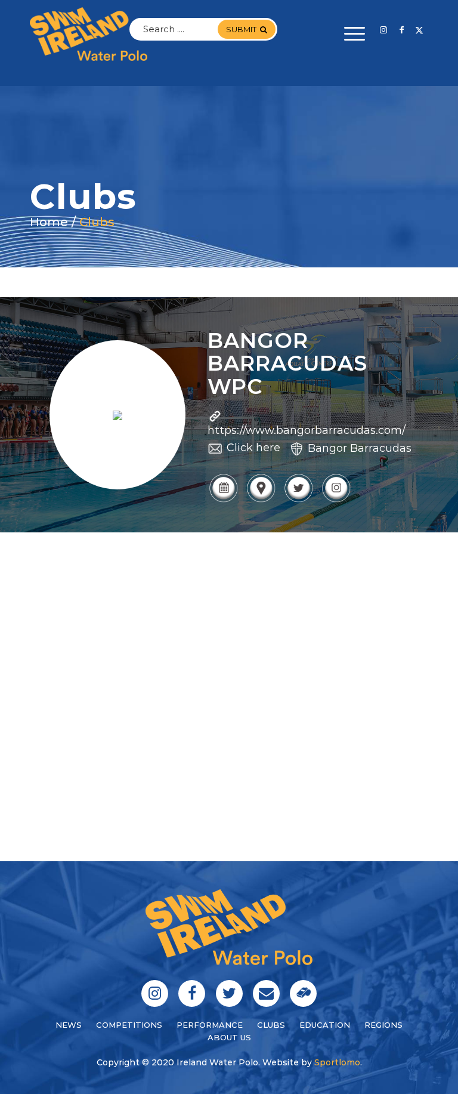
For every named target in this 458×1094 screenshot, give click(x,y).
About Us (229, 1037)
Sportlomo (337, 1062)
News (68, 1025)
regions (383, 1025)
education (324, 1025)
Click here (253, 447)
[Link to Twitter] (419, 30)
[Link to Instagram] (383, 30)
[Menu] (348, 34)
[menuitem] (348, 34)
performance (210, 1025)
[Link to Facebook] (401, 30)
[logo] (88, 34)
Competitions (129, 1025)
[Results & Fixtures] (223, 500)
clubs (271, 1025)
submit (241, 29)
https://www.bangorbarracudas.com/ (307, 430)
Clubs (96, 222)
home (49, 222)
